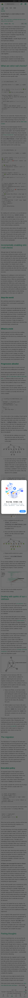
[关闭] (14, 516)
